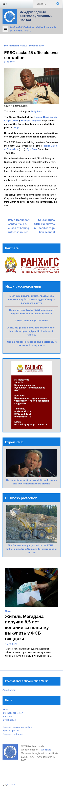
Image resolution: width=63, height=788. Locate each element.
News (8, 611)
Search (58, 4)
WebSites (46, 749)
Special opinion (11, 730)
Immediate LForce (12, 785)
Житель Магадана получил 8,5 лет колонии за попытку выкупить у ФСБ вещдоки (27, 627)
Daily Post (36, 111)
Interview (7, 716)
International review (15, 45)
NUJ (22, 149)
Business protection (13, 734)
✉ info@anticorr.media (44, 27)
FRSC (16, 120)
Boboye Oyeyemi (31, 120)
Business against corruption (17, 727)
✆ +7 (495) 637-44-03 (20, 27)
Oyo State (32, 149)
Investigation (36, 45)
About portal (9, 690)
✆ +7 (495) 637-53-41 (20, 30)
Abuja (16, 127)
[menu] (5, 29)
